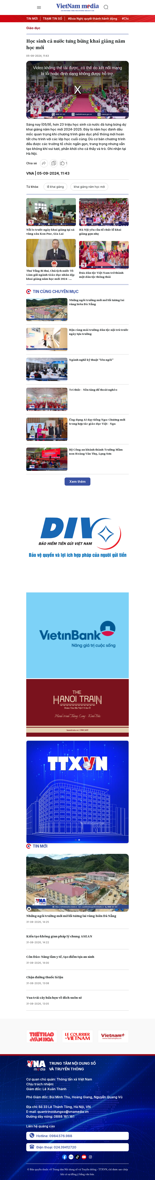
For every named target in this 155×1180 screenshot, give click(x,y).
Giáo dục (33, 28)
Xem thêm (77, 482)
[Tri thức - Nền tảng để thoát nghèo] (46, 399)
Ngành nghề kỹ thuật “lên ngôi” (91, 360)
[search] (116, 7)
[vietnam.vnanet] (113, 1036)
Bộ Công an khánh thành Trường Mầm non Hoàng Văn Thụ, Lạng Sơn (96, 452)
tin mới (40, 846)
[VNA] (64, 1158)
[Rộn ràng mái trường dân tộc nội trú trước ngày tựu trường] (46, 339)
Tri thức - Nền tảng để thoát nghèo (93, 390)
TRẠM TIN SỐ (52, 18)
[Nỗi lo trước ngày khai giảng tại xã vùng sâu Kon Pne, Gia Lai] (51, 212)
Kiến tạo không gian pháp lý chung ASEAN (59, 936)
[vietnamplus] (77, 1036)
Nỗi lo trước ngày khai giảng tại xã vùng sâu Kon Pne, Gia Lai (50, 232)
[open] (38, 7)
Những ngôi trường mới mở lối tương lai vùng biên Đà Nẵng (71, 916)
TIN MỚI (32, 18)
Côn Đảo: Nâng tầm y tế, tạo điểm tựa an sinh (60, 956)
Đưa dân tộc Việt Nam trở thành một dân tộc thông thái (101, 275)
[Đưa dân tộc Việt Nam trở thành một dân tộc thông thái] (104, 255)
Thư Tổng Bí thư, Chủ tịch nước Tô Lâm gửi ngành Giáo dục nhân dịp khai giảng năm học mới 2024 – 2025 (50, 277)
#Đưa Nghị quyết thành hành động (88, 18)
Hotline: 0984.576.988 (54, 1136)
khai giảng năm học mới (89, 186)
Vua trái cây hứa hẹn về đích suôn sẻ (54, 997)
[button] (76, 840)
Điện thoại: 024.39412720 (56, 1147)
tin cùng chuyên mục (56, 291)
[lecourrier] (41, 1036)
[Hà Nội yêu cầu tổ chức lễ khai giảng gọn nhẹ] (104, 212)
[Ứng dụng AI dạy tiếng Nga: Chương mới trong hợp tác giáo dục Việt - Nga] (46, 429)
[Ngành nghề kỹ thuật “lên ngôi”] (46, 369)
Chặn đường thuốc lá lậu (44, 977)
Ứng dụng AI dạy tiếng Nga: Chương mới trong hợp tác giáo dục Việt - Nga (97, 422)
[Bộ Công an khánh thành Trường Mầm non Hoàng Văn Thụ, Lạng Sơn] (46, 459)
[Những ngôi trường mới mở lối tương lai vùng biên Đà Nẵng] (46, 309)
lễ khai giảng (55, 186)
